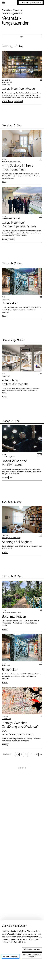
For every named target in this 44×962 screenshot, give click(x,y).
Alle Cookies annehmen (32, 949)
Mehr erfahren (22, 76)
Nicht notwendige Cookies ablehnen (32, 955)
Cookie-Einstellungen (10, 956)
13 (36, 754)
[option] (16, 754)
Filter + (22, 36)
